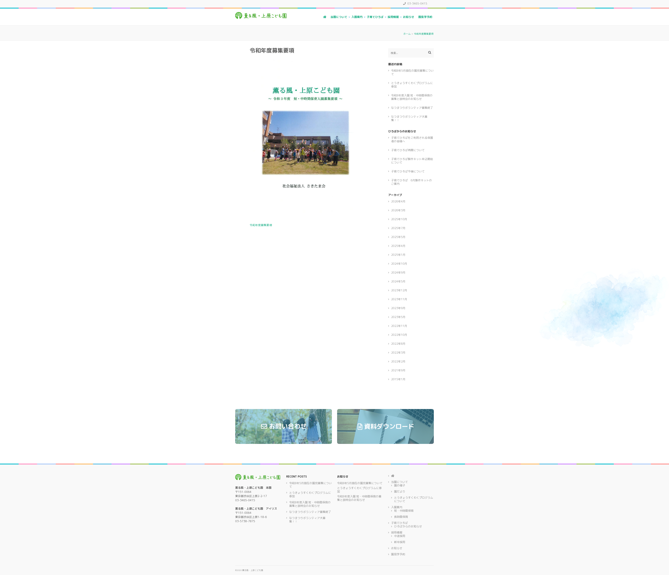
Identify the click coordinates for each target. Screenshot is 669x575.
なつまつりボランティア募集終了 (412, 108)
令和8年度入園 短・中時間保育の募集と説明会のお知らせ (412, 97)
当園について (338, 17)
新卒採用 (399, 542)
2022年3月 (398, 352)
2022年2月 (398, 361)
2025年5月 (398, 237)
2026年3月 (398, 210)
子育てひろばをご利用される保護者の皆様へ (412, 139)
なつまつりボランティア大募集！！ (409, 118)
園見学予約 (425, 17)
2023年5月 (398, 317)
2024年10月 (399, 264)
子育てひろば (375, 17)
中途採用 (399, 536)
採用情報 (393, 17)
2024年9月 (398, 272)
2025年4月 (398, 246)
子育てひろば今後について (408, 171)
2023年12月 (399, 290)
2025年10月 (399, 219)
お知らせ (408, 17)
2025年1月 (398, 255)
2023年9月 (398, 308)
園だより (399, 491)
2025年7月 (398, 228)
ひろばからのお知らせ (408, 526)
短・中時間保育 (404, 511)
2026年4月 (398, 201)
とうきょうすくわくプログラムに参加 (412, 84)
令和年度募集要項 (261, 225)
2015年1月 (398, 379)
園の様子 (399, 485)
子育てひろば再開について (408, 150)
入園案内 (357, 17)
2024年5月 (398, 281)
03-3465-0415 (417, 3)
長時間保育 (401, 517)
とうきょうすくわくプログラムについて (413, 499)
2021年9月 (398, 370)
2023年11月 (399, 299)
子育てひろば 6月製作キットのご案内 (411, 182)
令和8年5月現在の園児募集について (412, 72)
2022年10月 (399, 335)
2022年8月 (398, 344)
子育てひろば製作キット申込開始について (412, 160)
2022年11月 (399, 326)
